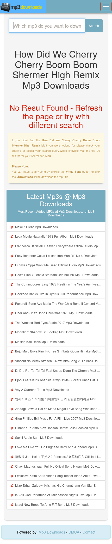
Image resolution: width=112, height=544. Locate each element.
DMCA (74, 532)
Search (94, 25)
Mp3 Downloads (52, 532)
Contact (89, 532)
